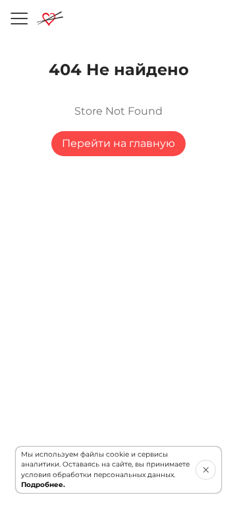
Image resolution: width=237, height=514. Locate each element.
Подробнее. (43, 484)
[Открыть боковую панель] (18, 18)
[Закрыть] (206, 470)
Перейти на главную (118, 143)
